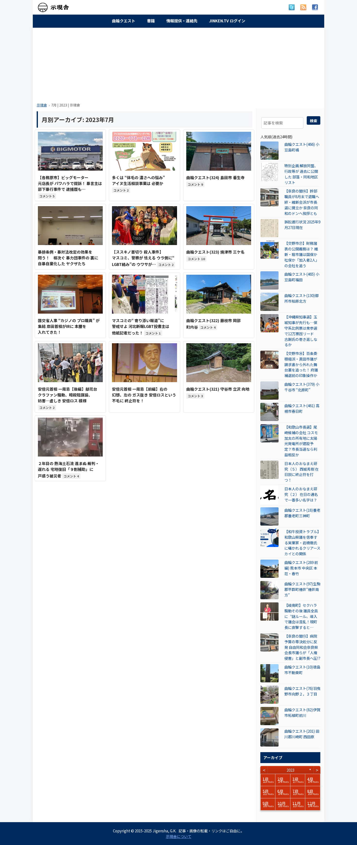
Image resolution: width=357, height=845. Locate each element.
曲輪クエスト (123, 21)
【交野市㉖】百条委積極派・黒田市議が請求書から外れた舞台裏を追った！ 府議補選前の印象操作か (301, 364)
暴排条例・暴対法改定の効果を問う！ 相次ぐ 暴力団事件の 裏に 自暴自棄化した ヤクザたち (68, 257)
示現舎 (42, 104)
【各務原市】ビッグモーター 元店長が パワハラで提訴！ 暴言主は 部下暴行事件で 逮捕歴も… (70, 183)
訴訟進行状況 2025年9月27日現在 (302, 224)
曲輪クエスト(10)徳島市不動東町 (302, 669)
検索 (313, 120)
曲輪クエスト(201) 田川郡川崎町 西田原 (301, 733)
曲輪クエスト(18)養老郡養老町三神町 (302, 512)
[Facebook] (315, 7)
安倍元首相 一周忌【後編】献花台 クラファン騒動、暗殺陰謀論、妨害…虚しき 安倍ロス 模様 (67, 395)
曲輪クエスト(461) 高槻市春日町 (301, 408)
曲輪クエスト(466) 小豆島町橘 (301, 146)
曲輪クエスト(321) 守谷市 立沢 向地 (217, 389)
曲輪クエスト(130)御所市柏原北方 (301, 298)
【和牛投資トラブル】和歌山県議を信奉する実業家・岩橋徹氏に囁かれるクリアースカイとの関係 (302, 542)
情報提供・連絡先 (181, 21)
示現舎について (178, 836)
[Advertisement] (178, 64)
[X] (291, 7)
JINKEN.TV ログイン (227, 21)
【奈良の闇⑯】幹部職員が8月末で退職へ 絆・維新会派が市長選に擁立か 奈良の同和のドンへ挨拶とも (301, 202)
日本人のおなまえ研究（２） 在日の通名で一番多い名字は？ (301, 494)
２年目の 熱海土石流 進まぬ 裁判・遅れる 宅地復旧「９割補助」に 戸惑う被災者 (68, 469)
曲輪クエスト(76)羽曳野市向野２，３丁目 (302, 691)
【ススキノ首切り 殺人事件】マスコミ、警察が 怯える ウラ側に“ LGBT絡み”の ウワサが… (143, 258)
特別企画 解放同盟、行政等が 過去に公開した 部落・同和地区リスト (301, 174)
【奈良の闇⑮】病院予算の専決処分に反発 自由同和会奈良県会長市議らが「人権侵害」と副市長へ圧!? (302, 647)
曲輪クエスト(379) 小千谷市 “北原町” (301, 386)
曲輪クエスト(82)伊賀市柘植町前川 (302, 712)
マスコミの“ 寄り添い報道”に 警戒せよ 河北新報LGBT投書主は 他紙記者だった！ (140, 326)
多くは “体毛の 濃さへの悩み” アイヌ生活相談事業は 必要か (138, 180)
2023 (290, 770)
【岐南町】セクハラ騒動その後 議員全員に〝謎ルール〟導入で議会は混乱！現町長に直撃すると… (301, 616)
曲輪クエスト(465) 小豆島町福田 (301, 276)
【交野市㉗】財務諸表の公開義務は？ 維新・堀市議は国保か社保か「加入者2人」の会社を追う (301, 254)
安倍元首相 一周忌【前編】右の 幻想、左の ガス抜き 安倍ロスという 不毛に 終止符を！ (144, 395)
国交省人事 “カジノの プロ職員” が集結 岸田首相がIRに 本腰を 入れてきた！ (69, 326)
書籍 (151, 21)
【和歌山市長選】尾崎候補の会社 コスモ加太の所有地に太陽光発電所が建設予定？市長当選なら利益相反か (301, 440)
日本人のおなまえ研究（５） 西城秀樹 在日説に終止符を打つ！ (301, 472)
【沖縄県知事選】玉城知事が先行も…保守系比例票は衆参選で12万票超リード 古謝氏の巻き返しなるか (300, 330)
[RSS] (303, 7)
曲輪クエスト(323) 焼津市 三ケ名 (215, 252)
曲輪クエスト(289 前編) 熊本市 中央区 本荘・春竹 (301, 568)
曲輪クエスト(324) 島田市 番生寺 (215, 177)
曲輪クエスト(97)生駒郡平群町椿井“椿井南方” (302, 589)
